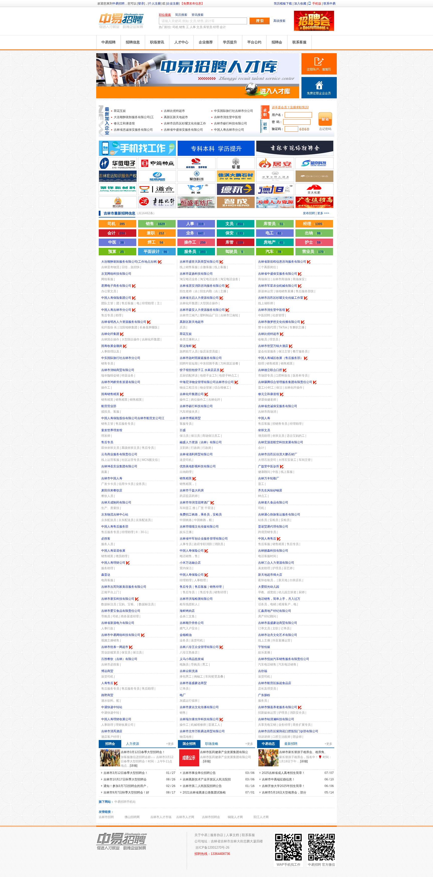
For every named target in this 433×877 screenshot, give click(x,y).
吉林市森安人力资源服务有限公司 (202, 310)
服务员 (196, 251)
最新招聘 (290, 744)
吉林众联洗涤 (189, 671)
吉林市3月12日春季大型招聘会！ (143, 752)
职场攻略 (211, 744)
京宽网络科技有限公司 (116, 273)
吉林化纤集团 (110, 334)
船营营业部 (108, 406)
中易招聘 (119, 3)
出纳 (314, 233)
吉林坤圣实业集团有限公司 (119, 466)
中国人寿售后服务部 (114, 526)
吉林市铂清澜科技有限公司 (276, 719)
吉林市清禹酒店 (111, 731)
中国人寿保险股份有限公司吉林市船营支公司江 (132, 418)
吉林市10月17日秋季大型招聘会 (125, 779)
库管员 (207, 27)
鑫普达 (105, 574)
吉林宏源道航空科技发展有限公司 (280, 442)
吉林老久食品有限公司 (273, 502)
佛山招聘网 (132, 817)
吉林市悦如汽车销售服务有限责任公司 (283, 659)
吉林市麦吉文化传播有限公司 (199, 707)
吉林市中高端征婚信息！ (278, 779)
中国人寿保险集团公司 (116, 298)
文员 (199, 27)
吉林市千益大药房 (192, 490)
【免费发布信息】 (192, 3)
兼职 (157, 233)
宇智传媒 (264, 647)
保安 (236, 233)
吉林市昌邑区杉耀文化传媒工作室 (280, 298)
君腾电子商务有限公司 (116, 285)
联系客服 (299, 42)
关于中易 (200, 835)
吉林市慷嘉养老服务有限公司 (277, 707)
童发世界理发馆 (111, 430)
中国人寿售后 (267, 538)
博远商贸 (107, 671)
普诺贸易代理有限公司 (273, 526)
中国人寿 (264, 418)
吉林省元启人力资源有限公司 (199, 298)
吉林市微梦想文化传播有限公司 (279, 322)
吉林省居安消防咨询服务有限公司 (202, 285)
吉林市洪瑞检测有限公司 (196, 599)
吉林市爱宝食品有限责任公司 (120, 611)
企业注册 (173, 3)
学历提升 (230, 42)
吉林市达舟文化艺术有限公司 (277, 635)
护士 (314, 242)
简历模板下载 (283, 3)
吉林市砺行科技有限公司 (230, 123)
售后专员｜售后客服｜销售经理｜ (202, 587)
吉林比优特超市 (174, 111)
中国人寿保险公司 (192, 550)
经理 (216, 27)
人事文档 (232, 835)
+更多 (170, 744)
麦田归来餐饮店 (111, 490)
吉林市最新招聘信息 (119, 213)
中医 (117, 242)
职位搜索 (165, 15)
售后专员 (107, 442)
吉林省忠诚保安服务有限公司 (133, 129)
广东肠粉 (264, 695)
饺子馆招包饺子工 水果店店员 (200, 370)
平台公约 (254, 42)
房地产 (275, 242)
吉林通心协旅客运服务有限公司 (279, 514)
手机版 (316, 3)
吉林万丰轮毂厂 (268, 478)
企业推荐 (206, 42)
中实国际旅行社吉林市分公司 (233, 111)
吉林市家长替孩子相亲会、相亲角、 (303, 752)
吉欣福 (262, 671)
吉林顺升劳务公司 (192, 623)
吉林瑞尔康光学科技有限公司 (199, 719)
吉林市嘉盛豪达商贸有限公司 (277, 623)
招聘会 (277, 42)
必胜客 (105, 538)
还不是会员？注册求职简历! (290, 107)
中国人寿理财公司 (113, 562)
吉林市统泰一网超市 (114, 647)
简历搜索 (181, 15)
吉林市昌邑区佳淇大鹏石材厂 (277, 454)
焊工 (157, 242)
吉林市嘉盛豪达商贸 (193, 683)
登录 (141, 3)
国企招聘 (189, 744)
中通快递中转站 (111, 707)
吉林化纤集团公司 (192, 394)
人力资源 (132, 744)
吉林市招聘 (106, 817)
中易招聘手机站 (125, 801)
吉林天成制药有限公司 (116, 502)
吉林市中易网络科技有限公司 (120, 635)
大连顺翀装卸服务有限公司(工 (134, 117)
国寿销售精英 (110, 394)
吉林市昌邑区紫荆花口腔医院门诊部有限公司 (288, 731)
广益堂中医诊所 (268, 466)
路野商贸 (107, 695)
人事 (193, 27)
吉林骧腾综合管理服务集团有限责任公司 (285, 382)
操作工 (196, 242)
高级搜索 (279, 21)
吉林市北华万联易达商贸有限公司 (202, 731)
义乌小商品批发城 (192, 659)
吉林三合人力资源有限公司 (276, 562)
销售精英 (186, 478)
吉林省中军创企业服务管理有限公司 (204, 538)
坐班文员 (264, 430)
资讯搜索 (197, 15)
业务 (196, 233)
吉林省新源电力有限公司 (117, 623)
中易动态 (268, 744)
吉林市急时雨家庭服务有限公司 (201, 358)
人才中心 (181, 42)
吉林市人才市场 (160, 817)
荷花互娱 (120, 111)
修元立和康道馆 (124, 123)
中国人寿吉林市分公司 (229, 129)
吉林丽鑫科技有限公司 (273, 550)
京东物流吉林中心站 (114, 514)
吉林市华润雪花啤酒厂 (195, 502)
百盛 (183, 430)
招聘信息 (133, 42)
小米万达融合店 (190, 562)
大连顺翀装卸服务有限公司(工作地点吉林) (129, 261)
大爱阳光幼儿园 (268, 587)
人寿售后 (107, 683)
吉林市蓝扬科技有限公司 (196, 273)
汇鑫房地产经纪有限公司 (274, 611)
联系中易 (329, 3)
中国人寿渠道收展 (113, 550)
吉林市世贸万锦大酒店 (273, 346)
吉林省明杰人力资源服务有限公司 (123, 322)
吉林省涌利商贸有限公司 (196, 454)
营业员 (314, 251)
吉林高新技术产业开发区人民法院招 (206, 779)
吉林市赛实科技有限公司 (117, 599)
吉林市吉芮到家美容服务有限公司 (123, 587)
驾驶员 (235, 251)
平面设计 (157, 251)
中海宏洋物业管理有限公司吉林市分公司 (207, 382)
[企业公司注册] (319, 87)
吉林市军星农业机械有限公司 (277, 285)
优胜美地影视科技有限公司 (198, 466)
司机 (175, 27)
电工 (275, 233)
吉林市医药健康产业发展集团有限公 (224, 752)
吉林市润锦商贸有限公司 (117, 370)
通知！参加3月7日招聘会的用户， (126, 786)
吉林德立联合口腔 (270, 370)
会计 (223, 27)
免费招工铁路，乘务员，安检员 (201, 514)
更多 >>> (323, 213)
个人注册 (155, 3)
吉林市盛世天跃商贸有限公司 (199, 261)
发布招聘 (309, 213)
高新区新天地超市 (176, 117)
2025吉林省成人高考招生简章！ (283, 773)
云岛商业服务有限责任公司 (119, 454)
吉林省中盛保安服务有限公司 (183, 129)
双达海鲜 (186, 346)
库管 (236, 242)
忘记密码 (325, 129)
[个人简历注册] (319, 64)
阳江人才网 (261, 817)
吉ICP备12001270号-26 (212, 847)
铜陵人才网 (235, 817)
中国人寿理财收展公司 (116, 719)
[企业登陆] (264, 126)
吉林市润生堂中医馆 (227, 117)
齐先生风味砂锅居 (270, 490)
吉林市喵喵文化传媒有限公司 (199, 526)
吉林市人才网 (185, 817)
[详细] (133, 765)
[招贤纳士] (197, 97)
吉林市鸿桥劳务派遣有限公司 (120, 382)
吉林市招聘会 (211, 817)
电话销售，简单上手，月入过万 (279, 599)
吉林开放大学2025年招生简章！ (283, 786)
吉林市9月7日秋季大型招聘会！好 (126, 792)
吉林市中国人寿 (111, 478)
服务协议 (216, 835)
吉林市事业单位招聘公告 (199, 773)
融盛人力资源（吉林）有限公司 (201, 442)
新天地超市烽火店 (270, 574)
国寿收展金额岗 (111, 346)
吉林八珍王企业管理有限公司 (199, 647)
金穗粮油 (186, 635)
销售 (182, 27)
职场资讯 (157, 42)
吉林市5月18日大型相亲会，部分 (283, 792)
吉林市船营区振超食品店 (274, 683)
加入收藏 (300, 3)
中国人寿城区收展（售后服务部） (280, 358)
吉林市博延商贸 (190, 418)
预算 (117, 251)
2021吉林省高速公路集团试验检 (204, 792)
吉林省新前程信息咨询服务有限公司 (282, 261)
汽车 (275, 251)
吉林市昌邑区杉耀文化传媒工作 (185, 123)
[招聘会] (314, 30)
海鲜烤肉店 (187, 611)
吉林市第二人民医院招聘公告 (202, 786)
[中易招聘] (121, 20)
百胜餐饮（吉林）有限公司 (119, 659)
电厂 (183, 695)
